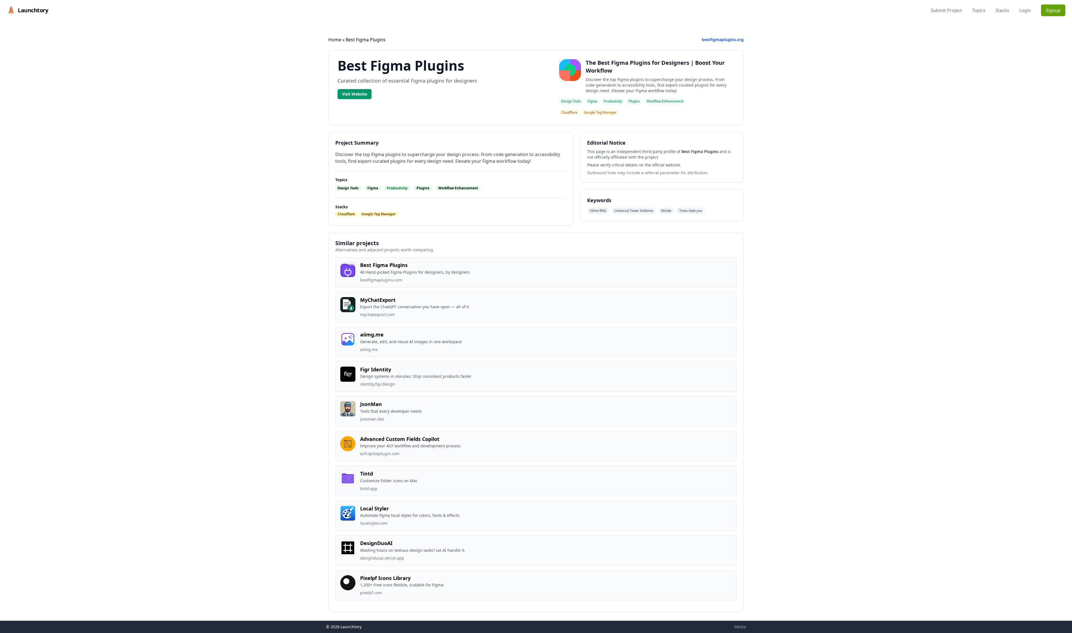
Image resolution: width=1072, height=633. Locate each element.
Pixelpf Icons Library (385, 578)
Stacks (1002, 10)
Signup (1053, 10)
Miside (666, 210)
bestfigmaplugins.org (723, 39)
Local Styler (374, 508)
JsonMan (371, 404)
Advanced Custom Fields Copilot (399, 439)
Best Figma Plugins (384, 265)
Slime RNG (598, 210)
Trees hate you (690, 210)
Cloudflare (346, 214)
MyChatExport (378, 300)
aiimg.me (372, 334)
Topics (978, 10)
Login (1025, 10)
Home (334, 40)
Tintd (366, 473)
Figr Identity (375, 369)
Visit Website (354, 94)
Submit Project (946, 10)
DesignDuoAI (376, 543)
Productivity (397, 188)
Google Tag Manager (379, 214)
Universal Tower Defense (633, 210)
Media (740, 626)
